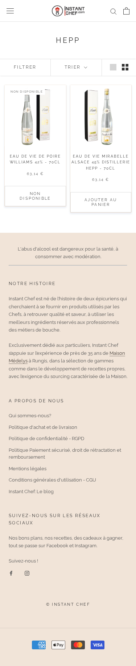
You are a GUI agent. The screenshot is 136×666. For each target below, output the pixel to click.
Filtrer (25, 67)
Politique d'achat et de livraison (43, 427)
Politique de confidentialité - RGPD (46, 438)
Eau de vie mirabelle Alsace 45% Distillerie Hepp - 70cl (100, 162)
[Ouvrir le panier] (126, 11)
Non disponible (35, 196)
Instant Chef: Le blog (31, 491)
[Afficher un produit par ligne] (113, 67)
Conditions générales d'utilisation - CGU (52, 480)
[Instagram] (27, 573)
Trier (74, 67)
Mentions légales (27, 468)
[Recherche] (113, 11)
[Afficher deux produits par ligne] (125, 67)
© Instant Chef (68, 604)
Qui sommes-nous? (30, 415)
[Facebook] (11, 573)
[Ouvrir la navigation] (10, 11)
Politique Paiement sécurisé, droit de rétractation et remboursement (65, 453)
